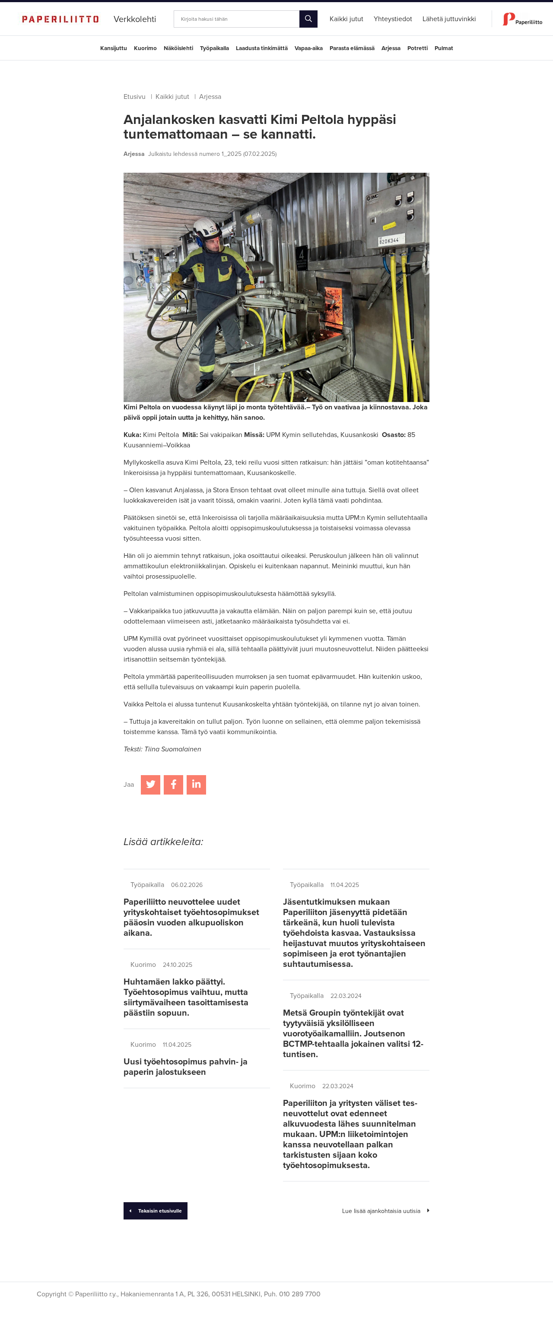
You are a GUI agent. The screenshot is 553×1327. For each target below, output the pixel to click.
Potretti (417, 48)
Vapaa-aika (309, 48)
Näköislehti (178, 48)
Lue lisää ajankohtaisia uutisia (381, 1211)
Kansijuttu (113, 48)
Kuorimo (145, 48)
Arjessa (390, 48)
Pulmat (444, 48)
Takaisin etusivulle (160, 1211)
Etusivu (135, 96)
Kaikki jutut (172, 96)
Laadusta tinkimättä (262, 48)
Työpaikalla (214, 48)
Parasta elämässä (352, 48)
